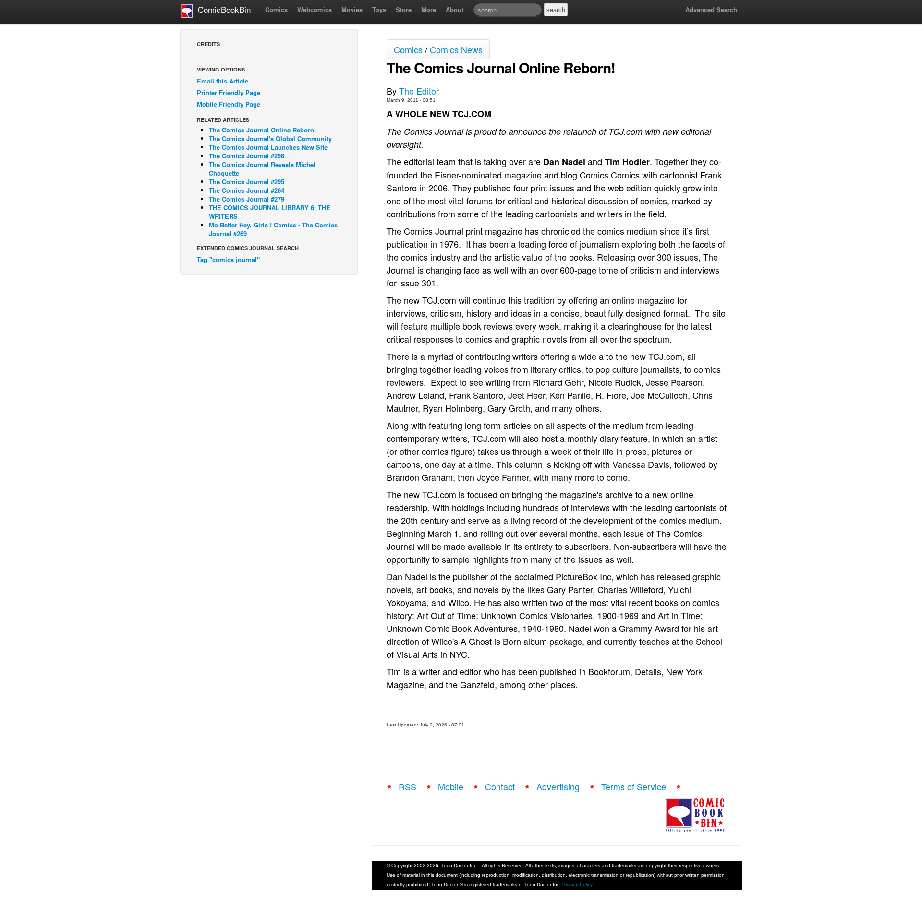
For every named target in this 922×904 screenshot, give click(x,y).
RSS (407, 786)
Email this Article (222, 80)
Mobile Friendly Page (228, 103)
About (454, 9)
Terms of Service (633, 786)
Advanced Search (711, 9)
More (428, 9)
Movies (352, 9)
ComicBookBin (222, 9)
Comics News (456, 49)
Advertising (558, 786)
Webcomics (314, 9)
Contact (500, 786)
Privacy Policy (577, 884)
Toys (379, 9)
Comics (276, 9)
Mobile (450, 786)
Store (404, 9)
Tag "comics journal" (228, 259)
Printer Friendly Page (228, 92)
